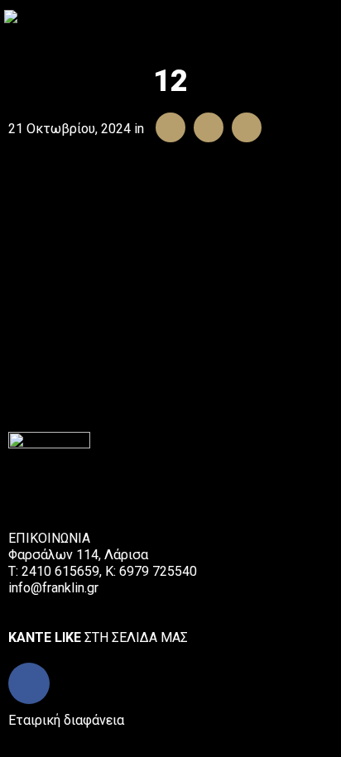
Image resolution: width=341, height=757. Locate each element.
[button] (328, 16)
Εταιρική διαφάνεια (66, 720)
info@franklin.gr (53, 588)
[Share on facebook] (166, 129)
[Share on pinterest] (242, 129)
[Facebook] (29, 683)
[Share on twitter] (204, 129)
